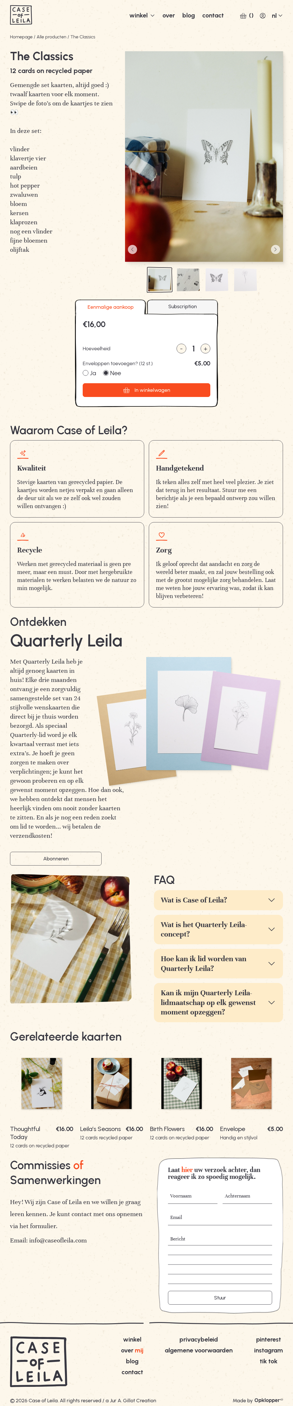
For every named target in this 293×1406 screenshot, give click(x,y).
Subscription (182, 306)
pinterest (268, 1339)
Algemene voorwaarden (199, 1350)
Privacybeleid (198, 1339)
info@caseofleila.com (58, 1240)
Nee (115, 373)
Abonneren (56, 859)
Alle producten (51, 37)
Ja (93, 373)
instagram (268, 1350)
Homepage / (22, 37)
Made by (243, 1400)
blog (188, 15)
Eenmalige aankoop (111, 307)
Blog (132, 1361)
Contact (213, 15)
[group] (41, 1098)
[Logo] (21, 15)
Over (169, 15)
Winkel (138, 15)
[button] (132, 249)
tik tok (269, 1361)
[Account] (262, 15)
